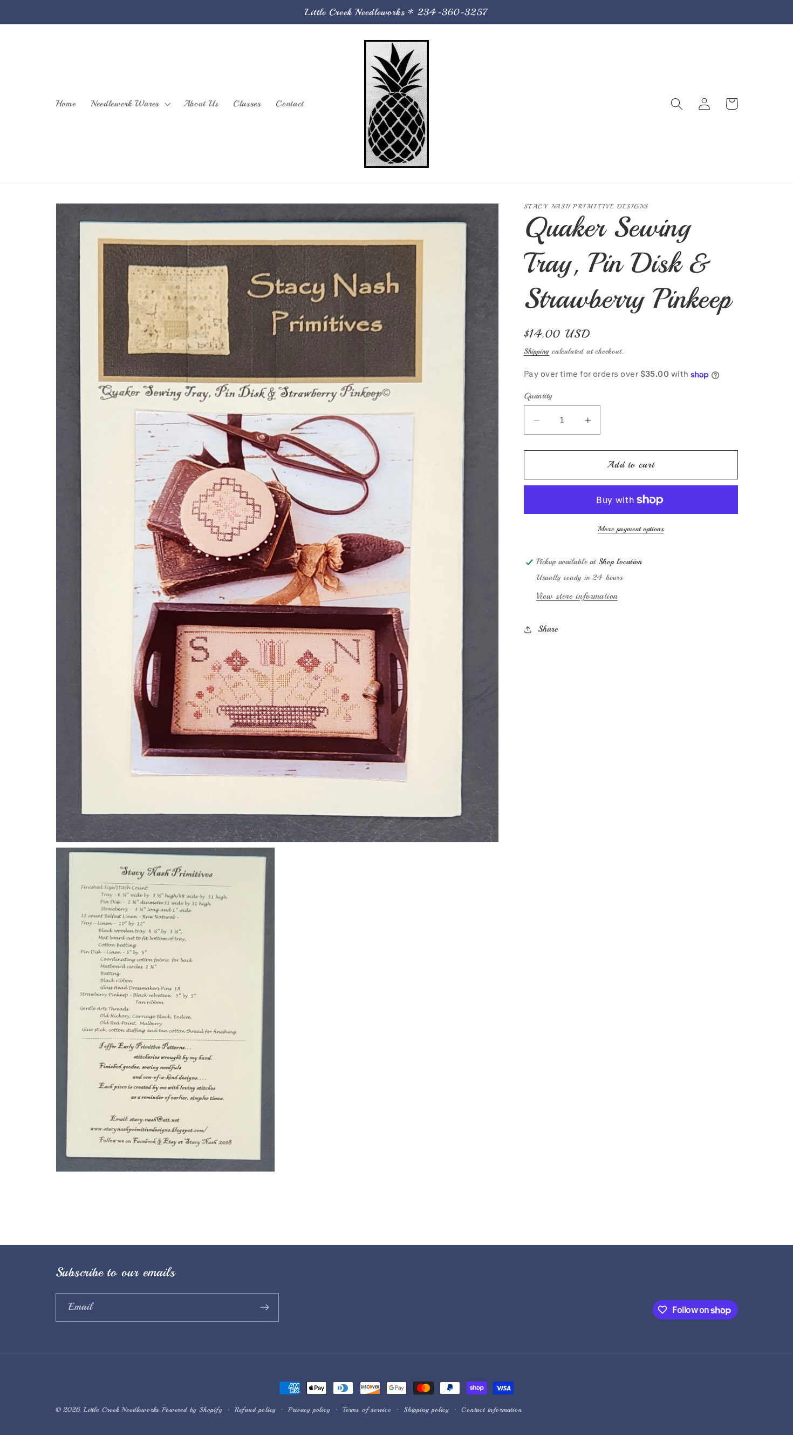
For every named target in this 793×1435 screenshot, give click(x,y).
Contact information (491, 1409)
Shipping (536, 351)
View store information (577, 596)
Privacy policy (309, 1409)
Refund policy (255, 1409)
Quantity (538, 396)
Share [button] (548, 629)
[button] (129, 104)
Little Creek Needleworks (121, 1409)
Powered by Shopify (192, 1409)
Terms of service (367, 1409)
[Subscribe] (264, 1307)
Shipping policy (426, 1409)
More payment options (631, 529)
